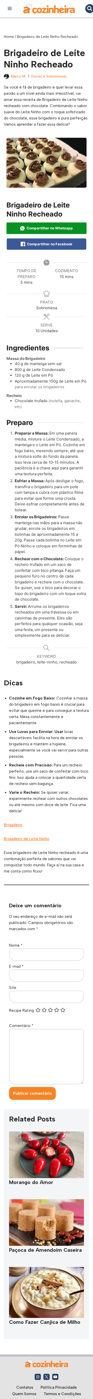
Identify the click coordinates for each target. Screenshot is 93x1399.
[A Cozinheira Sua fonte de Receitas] (49, 8)
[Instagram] (38, 1377)
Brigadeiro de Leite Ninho (26, 838)
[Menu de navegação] (10, 8)
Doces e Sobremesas (49, 76)
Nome (15, 945)
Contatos (24, 1387)
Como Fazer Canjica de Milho (44, 1322)
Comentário (21, 1025)
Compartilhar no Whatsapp (49, 228)
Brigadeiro (13, 825)
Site (12, 987)
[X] (46, 1377)
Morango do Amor (31, 1182)
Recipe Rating (21, 1010)
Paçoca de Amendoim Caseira (45, 1250)
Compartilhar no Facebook (49, 244)
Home (9, 36)
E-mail (16, 966)
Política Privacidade (59, 1387)
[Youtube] (55, 1377)
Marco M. (18, 76)
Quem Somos (24, 1394)
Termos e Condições (62, 1394)
